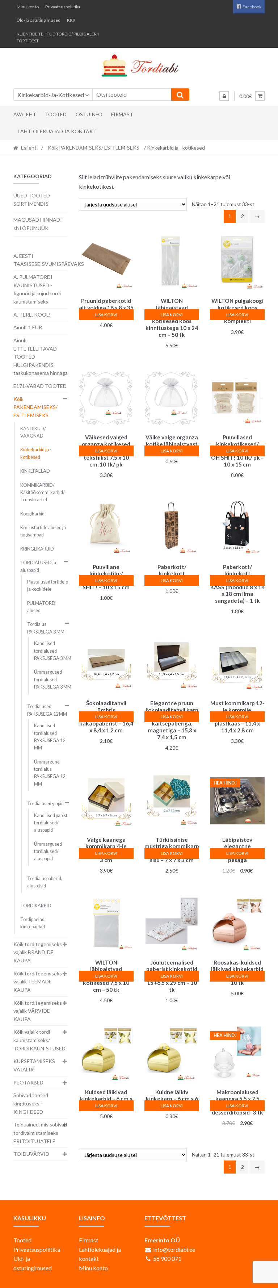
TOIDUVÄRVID (31, 1154)
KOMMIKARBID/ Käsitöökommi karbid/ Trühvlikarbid (42, 492)
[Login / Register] (224, 96)
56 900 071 (167, 1258)
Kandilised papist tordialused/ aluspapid (50, 823)
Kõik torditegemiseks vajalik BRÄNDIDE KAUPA (37, 952)
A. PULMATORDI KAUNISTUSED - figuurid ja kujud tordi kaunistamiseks (37, 289)
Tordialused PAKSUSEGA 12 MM (47, 710)
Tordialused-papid (45, 803)
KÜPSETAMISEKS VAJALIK (34, 1065)
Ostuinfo (89, 114)
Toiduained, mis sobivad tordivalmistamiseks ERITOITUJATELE (40, 1132)
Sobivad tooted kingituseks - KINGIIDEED (30, 1103)
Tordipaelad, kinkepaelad (33, 923)
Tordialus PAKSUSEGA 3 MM (45, 628)
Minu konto (28, 6)
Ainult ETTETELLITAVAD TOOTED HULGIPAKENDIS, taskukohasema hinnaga (40, 356)
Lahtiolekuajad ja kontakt (57, 131)
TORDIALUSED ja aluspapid (38, 566)
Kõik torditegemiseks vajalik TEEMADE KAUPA (37, 981)
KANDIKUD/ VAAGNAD (33, 432)
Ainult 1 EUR (27, 327)
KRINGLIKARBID (37, 549)
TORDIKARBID (35, 905)
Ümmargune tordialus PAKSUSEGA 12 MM (49, 773)
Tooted (56, 114)
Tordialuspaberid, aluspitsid (44, 882)
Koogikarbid (32, 514)
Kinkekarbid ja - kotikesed (35, 453)
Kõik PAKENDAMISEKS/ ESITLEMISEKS (93, 148)
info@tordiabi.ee (174, 1249)
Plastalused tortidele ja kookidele (47, 585)
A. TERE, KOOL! (32, 314)
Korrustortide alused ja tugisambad (43, 531)
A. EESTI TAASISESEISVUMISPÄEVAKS (48, 260)
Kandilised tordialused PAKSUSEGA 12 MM (49, 736)
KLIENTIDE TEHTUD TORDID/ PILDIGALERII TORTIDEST (58, 37)
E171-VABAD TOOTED (40, 386)
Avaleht (24, 114)
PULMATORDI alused (41, 607)
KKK (71, 20)
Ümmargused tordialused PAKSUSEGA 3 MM (52, 679)
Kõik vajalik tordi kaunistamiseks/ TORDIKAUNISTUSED (39, 1040)
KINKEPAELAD (35, 471)
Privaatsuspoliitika (62, 6)
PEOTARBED (28, 1082)
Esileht (29, 148)
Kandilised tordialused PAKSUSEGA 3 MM (52, 651)
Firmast (122, 114)
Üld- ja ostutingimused (38, 20)
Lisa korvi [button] (106, 314)
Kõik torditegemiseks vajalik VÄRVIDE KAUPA (37, 1011)
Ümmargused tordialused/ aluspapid (48, 851)
